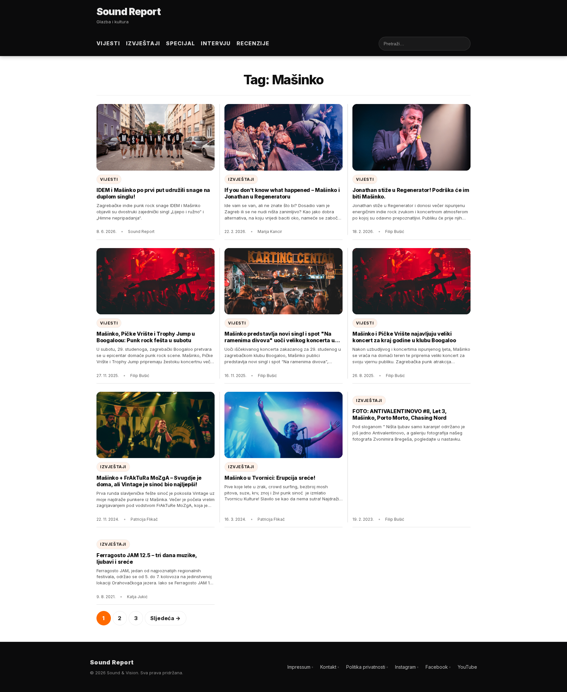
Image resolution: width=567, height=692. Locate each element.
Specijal (180, 43)
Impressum (298, 667)
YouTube (467, 667)
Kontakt (328, 667)
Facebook (437, 667)
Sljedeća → (165, 618)
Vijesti (108, 43)
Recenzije (253, 43)
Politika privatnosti (365, 667)
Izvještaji (143, 43)
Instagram (405, 667)
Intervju (216, 43)
